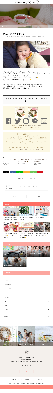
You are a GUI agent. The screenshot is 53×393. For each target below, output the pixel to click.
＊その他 (6, 309)
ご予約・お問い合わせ (40, 383)
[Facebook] (25, 365)
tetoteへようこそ (16, 383)
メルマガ (39, 125)
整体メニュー (23, 383)
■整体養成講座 (7, 284)
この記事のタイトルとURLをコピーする (26, 178)
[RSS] (30, 365)
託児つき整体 (16, 138)
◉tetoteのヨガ (7, 293)
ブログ (28, 383)
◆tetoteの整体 (7, 288)
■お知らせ (13, 36)
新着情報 (33, 383)
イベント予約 (36, 149)
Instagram (28, 125)
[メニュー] (51, 2)
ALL (9, 36)
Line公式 (34, 125)
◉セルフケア (7, 305)
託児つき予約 (28, 149)
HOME (10, 383)
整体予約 (22, 149)
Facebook (18, 125)
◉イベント (6, 301)
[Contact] (28, 365)
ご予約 (26, 371)
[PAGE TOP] (26, 324)
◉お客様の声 (7, 297)
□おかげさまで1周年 (21, 36)
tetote (12, 185)
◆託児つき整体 (41, 36)
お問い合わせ (43, 149)
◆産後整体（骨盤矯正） (31, 36)
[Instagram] (22, 365)
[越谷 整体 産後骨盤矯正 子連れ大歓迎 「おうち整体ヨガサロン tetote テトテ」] (26, 352)
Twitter (23, 125)
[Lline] (19, 172)
